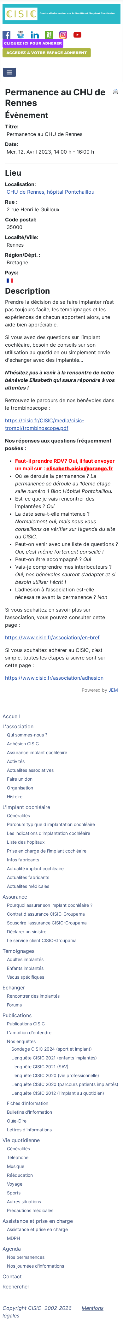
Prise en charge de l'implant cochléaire (46, 850)
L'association (18, 726)
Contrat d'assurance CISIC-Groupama (46, 914)
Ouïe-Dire (16, 1120)
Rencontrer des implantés (33, 996)
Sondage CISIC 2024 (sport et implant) (51, 1049)
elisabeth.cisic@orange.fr (79, 468)
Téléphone (17, 1157)
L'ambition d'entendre (29, 1032)
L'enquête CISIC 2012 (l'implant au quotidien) (57, 1093)
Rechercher (16, 1286)
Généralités (18, 815)
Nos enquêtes (21, 1041)
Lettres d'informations (29, 1129)
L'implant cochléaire (26, 807)
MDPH (13, 1238)
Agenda (12, 1249)
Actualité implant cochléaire (35, 868)
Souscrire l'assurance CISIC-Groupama (47, 922)
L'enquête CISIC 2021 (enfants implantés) (54, 1057)
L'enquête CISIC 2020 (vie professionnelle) (55, 1075)
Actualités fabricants (28, 877)
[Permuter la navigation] (9, 72)
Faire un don (19, 779)
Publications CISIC (26, 1023)
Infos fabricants (23, 859)
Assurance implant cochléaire (37, 752)
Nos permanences (25, 1257)
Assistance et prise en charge (38, 1221)
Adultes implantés (25, 959)
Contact (12, 1276)
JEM (113, 690)
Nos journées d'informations (35, 1266)
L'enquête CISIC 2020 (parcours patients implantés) (64, 1084)
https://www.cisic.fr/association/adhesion (54, 678)
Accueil (11, 716)
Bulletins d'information (29, 1112)
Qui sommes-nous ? (27, 734)
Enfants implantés (25, 968)
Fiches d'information (27, 1103)
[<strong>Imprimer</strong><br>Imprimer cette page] (115, 91)
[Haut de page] (112, 1325)
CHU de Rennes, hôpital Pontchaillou (50, 192)
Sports (13, 1192)
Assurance (15, 897)
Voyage (14, 1184)
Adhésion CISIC (23, 743)
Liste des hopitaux (26, 842)
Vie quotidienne (21, 1140)
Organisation (20, 787)
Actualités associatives (30, 770)
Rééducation (20, 1175)
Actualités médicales (28, 886)
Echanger (14, 987)
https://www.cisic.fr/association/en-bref (52, 637)
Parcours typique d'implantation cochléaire (51, 824)
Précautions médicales (30, 1210)
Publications (17, 1015)
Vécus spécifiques (25, 977)
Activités (16, 761)
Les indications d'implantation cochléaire (48, 833)
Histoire (14, 796)
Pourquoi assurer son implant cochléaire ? (49, 905)
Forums (14, 1004)
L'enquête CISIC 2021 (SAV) (39, 1066)
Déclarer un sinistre (26, 931)
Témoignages (18, 951)
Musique (15, 1166)
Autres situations (24, 1201)
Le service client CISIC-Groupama (42, 940)
